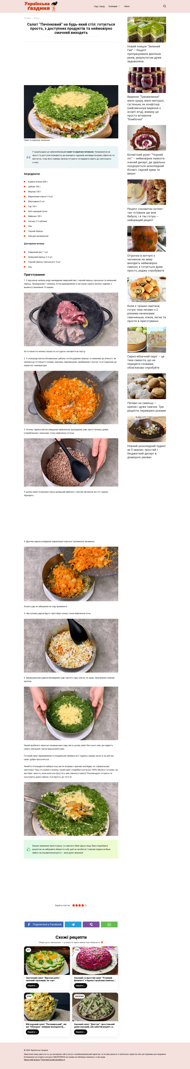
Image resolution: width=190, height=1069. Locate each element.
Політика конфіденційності (53, 1060)
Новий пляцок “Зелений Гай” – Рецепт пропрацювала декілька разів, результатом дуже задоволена (144, 54)
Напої (127, 6)
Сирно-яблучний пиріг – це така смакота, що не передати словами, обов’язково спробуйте (145, 362)
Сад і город (99, 6)
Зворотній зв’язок (32, 1060)
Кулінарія (113, 6)
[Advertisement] (71, 64)
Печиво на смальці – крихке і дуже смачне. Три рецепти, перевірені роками (146, 406)
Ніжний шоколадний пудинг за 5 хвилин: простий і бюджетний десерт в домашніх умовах (146, 451)
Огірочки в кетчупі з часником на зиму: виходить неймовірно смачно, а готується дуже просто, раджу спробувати (145, 263)
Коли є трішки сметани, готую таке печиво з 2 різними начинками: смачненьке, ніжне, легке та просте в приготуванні (146, 313)
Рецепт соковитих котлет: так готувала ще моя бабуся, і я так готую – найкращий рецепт (145, 214)
